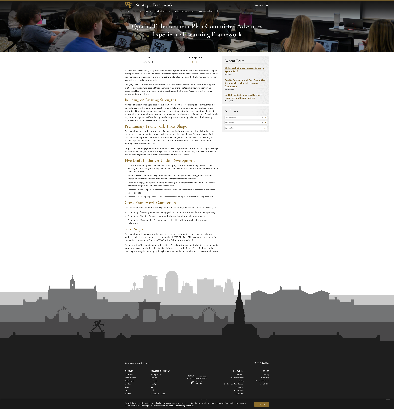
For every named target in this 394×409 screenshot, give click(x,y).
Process (136, 11)
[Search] (265, 128)
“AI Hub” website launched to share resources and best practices (243, 96)
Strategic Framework (154, 5)
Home (127, 11)
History (219, 11)
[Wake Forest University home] (128, 5)
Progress (147, 11)
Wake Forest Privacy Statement (181, 405)
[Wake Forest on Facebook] (192, 383)
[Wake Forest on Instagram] (201, 383)
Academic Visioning (162, 11)
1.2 (193, 62)
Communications (205, 11)
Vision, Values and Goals (184, 11)
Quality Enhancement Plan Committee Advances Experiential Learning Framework (245, 83)
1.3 (197, 62)
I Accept (261, 404)
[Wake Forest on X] (197, 383)
